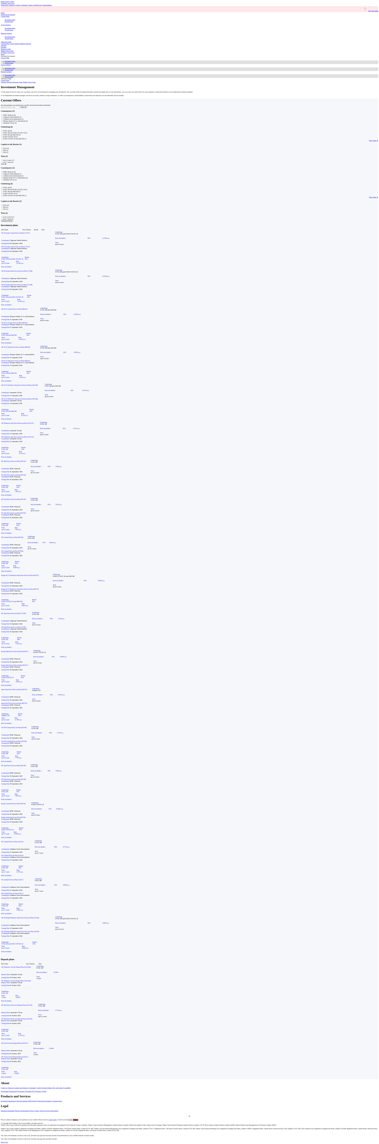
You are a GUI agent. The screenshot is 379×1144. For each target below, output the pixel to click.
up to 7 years (7, 162)
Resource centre (6, 49)
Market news (38, 5)
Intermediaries (47, 5)
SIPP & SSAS (32, 1101)
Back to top (4, 1142)
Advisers (3, 45)
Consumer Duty (57, 1101)
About (7, 1)
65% (4, 148)
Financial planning (22, 1101)
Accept (70, 1120)
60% (4, 150)
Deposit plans (9, 21)
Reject (75, 1120)
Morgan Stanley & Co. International (14, 121)
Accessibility (67, 1088)
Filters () (23, 107)
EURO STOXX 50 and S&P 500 (13, 139)
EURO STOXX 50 (9, 137)
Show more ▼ (373, 140)
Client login (4, 5)
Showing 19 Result (7, 221)
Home (3, 1)
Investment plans (10, 20)
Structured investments (45, 1101)
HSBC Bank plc (8, 115)
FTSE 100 (6, 131)
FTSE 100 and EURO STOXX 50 (14, 133)
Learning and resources (21, 1088)
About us (31, 5)
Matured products (6, 33)
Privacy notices (34, 1111)
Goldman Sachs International (12, 119)
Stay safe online (373, 11)
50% (4, 152)
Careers (17, 5)
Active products (6, 25)
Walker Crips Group (7, 51)
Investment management (8, 1101)
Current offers (5, 16)
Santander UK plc (8, 123)
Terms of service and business (49, 1111)
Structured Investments (8, 15)
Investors (3, 47)
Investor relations (47, 1088)
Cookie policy (52, 1120)
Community (24, 5)
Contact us (11, 5)
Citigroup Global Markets (11, 117)
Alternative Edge (6, 42)
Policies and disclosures (22, 1111)
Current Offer (5, 58)
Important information (7, 1111)
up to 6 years (7, 160)
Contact (11, 1)
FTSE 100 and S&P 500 (10, 135)
